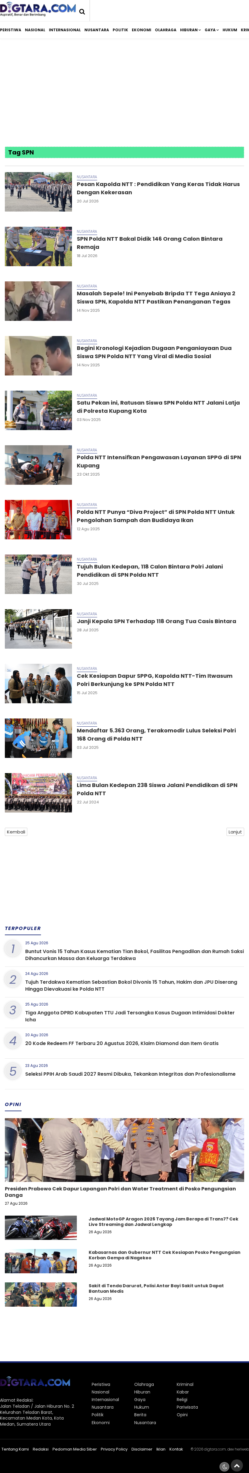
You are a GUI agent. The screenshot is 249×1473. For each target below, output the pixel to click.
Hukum (230, 29)
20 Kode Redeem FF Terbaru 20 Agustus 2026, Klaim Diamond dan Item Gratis (122, 1043)
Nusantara (96, 29)
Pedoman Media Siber (75, 1449)
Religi (182, 1400)
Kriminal (185, 1384)
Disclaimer (141, 1449)
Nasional (35, 29)
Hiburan (189, 29)
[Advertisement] (124, 93)
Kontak (176, 1449)
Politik (120, 29)
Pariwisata (187, 1407)
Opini (182, 1415)
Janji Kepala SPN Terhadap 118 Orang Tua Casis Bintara (156, 621)
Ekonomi (141, 29)
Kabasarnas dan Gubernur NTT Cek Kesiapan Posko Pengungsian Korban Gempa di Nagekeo (164, 1255)
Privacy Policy (114, 1449)
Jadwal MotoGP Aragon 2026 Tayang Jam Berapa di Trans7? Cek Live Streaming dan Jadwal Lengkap (163, 1221)
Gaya (210, 29)
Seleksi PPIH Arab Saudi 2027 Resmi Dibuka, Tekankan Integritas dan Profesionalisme (130, 1074)
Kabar (183, 1392)
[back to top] (237, 1465)
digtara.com (215, 1449)
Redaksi (41, 1449)
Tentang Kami (15, 1449)
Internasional (65, 29)
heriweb (242, 1449)
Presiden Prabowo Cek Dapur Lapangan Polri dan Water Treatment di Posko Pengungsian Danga (120, 1192)
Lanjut (235, 832)
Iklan (160, 1449)
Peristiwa (10, 29)
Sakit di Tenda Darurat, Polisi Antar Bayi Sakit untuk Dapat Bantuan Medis (156, 1288)
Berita (140, 1415)
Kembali (16, 832)
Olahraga (165, 29)
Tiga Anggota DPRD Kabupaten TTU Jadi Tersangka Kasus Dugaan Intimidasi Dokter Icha (130, 1016)
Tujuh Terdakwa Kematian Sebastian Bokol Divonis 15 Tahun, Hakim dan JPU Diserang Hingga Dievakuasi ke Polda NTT (131, 985)
